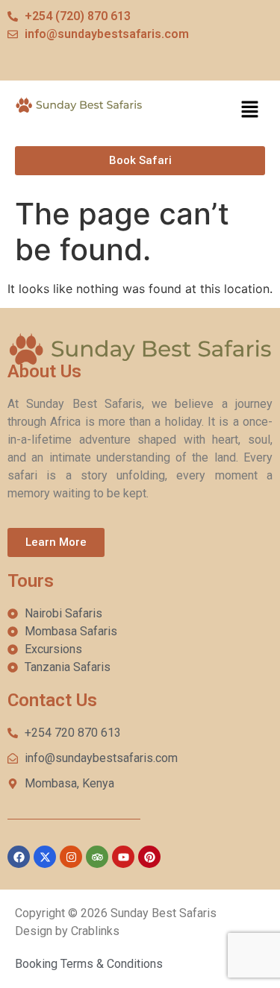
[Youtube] (123, 857)
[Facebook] (18, 857)
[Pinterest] (149, 857)
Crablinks (95, 931)
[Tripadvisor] (97, 857)
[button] (250, 110)
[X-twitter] (45, 857)
